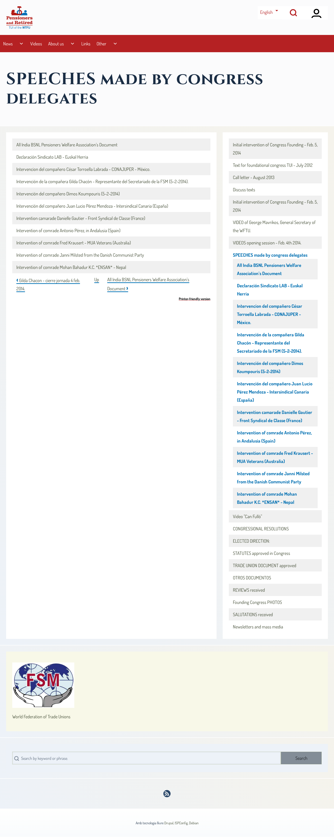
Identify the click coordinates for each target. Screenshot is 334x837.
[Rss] (167, 794)
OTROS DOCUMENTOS (252, 578)
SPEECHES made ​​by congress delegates (270, 255)
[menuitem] (8, 43)
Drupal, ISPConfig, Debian (181, 823)
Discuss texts (244, 189)
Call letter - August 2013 (253, 177)
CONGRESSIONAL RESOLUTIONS (261, 529)
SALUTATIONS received (253, 614)
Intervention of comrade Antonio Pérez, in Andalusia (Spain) (68, 230)
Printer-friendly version (194, 299)
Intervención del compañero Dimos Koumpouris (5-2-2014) (68, 194)
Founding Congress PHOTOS (257, 602)
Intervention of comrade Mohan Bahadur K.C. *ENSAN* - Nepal (71, 267)
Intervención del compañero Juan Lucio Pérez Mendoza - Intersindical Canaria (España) (92, 206)
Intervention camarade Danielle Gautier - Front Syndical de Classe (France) (80, 218)
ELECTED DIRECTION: (251, 541)
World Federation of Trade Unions (41, 716)
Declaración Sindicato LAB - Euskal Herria (52, 157)
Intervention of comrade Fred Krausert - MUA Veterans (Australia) (73, 243)
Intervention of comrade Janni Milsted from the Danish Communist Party (80, 255)
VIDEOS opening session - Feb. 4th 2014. (267, 243)
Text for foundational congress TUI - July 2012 (273, 165)
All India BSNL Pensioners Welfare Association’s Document (66, 145)
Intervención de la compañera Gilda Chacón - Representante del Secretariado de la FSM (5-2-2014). (102, 181)
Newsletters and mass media (258, 627)
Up (96, 279)
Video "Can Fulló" (247, 516)
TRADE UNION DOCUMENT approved (264, 565)
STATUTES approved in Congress (261, 553)
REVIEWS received (249, 590)
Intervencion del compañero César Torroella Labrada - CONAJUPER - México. (83, 169)
